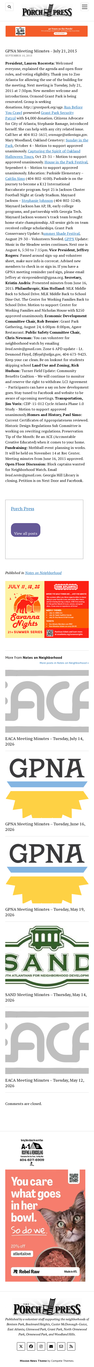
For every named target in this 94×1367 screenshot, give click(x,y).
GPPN (69, 238)
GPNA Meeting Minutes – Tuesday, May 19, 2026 (44, 911)
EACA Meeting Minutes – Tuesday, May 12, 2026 (44, 1082)
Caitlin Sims (15, 178)
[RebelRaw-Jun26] (45, 1280)
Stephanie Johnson (37, 200)
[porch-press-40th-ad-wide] (47, 35)
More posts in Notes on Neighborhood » (64, 663)
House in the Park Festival (65, 162)
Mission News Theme (33, 1360)
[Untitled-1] (32, 1166)
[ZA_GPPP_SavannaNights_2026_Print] (47, 636)
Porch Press (22, 508)
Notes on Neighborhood (43, 572)
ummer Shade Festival (61, 233)
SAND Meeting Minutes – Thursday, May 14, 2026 (45, 997)
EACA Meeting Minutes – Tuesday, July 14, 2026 (44, 741)
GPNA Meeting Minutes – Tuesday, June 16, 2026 (45, 826)
